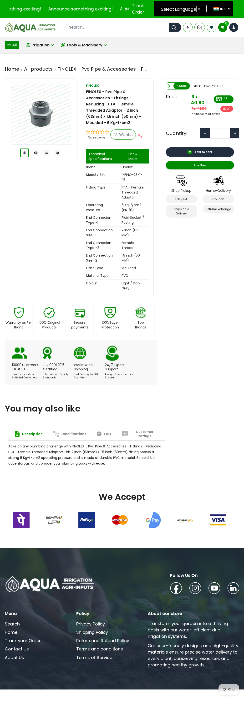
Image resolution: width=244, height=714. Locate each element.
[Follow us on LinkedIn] (233, 589)
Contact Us (17, 649)
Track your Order (23, 641)
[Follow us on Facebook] (176, 589)
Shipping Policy (92, 632)
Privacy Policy (90, 624)
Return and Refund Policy (102, 641)
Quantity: (176, 133)
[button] (97, 132)
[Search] (175, 27)
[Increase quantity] (235, 133)
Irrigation (40, 45)
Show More (132, 156)
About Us (14, 657)
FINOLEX (92, 86)
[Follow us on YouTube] (214, 589)
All (14, 45)
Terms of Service (94, 657)
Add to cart (203, 152)
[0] (222, 27)
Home (12, 69)
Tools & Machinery (84, 45)
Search (12, 624)
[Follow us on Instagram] (195, 589)
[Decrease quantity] (205, 133)
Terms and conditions (99, 649)
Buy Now (199, 165)
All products (38, 69)
